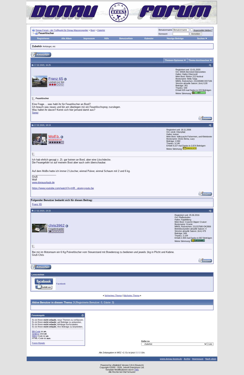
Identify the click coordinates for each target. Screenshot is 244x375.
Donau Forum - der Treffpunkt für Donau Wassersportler (62, 30)
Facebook (61, 284)
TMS (136, 370)
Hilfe (106, 38)
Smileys (35, 334)
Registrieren (43, 38)
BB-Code (36, 331)
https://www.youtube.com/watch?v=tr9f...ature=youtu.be (63, 188)
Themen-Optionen (174, 60)
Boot (93, 30)
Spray (35, 112)
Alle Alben (66, 38)
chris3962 (56, 225)
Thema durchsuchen (199, 60)
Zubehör (101, 30)
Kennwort (163, 34)
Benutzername (165, 30)
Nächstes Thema (131, 295)
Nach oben (210, 359)
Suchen (201, 38)
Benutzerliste (126, 38)
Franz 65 (55, 79)
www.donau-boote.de (171, 359)
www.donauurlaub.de (43, 182)
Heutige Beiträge (175, 38)
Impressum (89, 38)
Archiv (187, 359)
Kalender (148, 38)
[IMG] (34, 336)
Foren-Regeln (38, 343)
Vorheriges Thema (113, 295)
